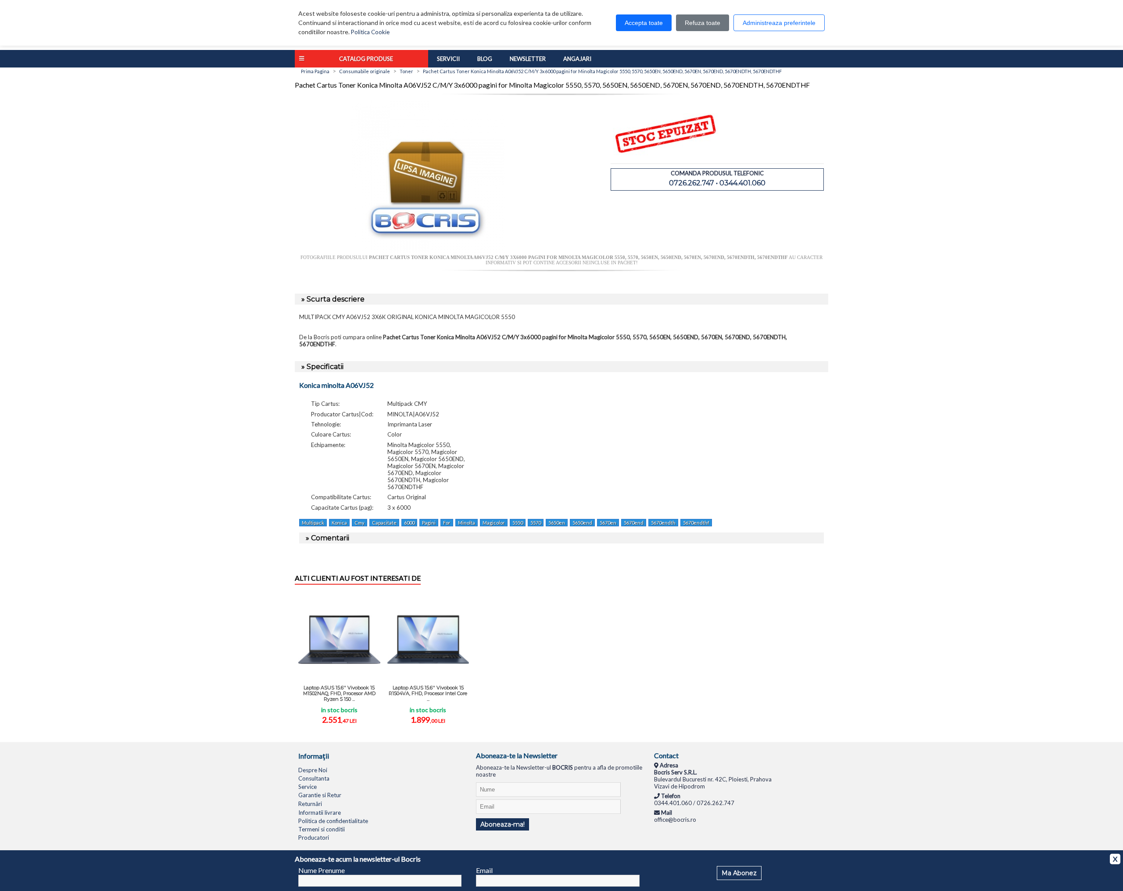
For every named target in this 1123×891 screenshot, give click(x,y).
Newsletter (528, 58)
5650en (556, 522)
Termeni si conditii (321, 829)
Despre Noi (312, 770)
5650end (582, 522)
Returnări (310, 803)
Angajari (577, 58)
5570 (535, 522)
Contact (666, 755)
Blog (484, 58)
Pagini (429, 522)
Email (484, 870)
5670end (634, 522)
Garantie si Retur (319, 795)
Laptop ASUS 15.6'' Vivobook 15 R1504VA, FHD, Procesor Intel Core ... (428, 693)
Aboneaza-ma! (502, 824)
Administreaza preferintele (779, 22)
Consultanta (313, 778)
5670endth (663, 522)
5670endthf (696, 522)
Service (307, 786)
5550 (517, 522)
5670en (608, 522)
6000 (409, 522)
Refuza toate (702, 22)
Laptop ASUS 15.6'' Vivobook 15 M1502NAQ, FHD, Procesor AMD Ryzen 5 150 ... (339, 693)
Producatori (313, 837)
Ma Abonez (739, 873)
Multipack (313, 522)
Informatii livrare (319, 812)
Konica (339, 522)
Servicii (448, 58)
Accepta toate (644, 22)
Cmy (359, 522)
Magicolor (494, 522)
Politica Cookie (370, 31)
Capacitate (384, 522)
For (447, 522)
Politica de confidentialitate (333, 820)
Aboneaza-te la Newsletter (517, 755)
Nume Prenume (321, 870)
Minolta (466, 522)
